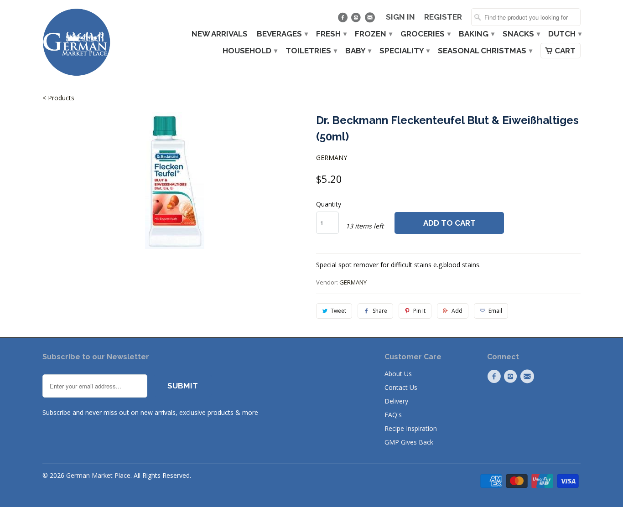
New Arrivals (220, 34)
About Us (398, 373)
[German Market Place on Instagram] (357, 19)
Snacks (521, 34)
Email (495, 311)
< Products (58, 97)
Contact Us (400, 387)
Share (380, 311)
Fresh (331, 34)
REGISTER (443, 17)
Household (249, 51)
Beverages (282, 34)
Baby (357, 51)
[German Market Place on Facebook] (343, 19)
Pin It (419, 311)
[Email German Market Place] (370, 19)
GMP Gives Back (408, 442)
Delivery (396, 401)
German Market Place (98, 475)
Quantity (328, 204)
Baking (476, 34)
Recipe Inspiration (410, 428)
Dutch (564, 34)
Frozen (373, 34)
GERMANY (331, 157)
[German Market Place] (76, 42)
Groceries (425, 34)
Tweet (338, 311)
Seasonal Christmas (484, 51)
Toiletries (311, 51)
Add (457, 311)
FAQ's (393, 414)
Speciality (404, 51)
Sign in (400, 17)
